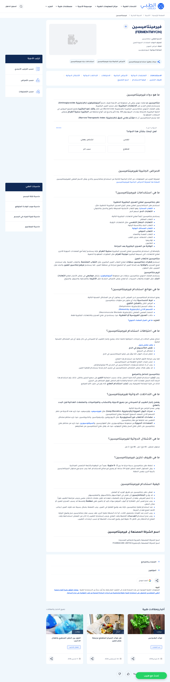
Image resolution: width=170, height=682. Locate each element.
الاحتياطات (105, 75)
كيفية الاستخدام (139, 79)
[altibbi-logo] (152, 6)
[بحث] (21, 6)
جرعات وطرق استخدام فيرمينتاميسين (142, 61)
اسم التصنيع (123, 79)
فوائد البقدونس (155, 638)
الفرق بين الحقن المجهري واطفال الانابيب (66, 639)
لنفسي (126, 139)
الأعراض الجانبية (120, 75)
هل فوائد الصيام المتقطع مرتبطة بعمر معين (106, 639)
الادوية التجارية (136, 15)
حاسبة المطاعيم (32, 226)
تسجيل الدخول (11, 6)
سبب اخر (87, 149)
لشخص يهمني (87, 139)
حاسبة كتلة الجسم (31, 196)
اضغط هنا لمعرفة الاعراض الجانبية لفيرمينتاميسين (138, 182)
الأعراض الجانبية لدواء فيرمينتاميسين (111, 61)
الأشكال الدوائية (72, 75)
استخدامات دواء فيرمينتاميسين (82, 61)
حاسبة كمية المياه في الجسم (27, 216)
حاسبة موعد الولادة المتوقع (27, 206)
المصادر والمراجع (148, 561)
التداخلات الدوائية (90, 75)
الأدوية (147, 15)
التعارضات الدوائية (138, 75)
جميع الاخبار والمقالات (55, 609)
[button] (128, 6)
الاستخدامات (156, 75)
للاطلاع (126, 149)
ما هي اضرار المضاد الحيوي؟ (140, 320)
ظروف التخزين (155, 79)
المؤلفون (152, 570)
